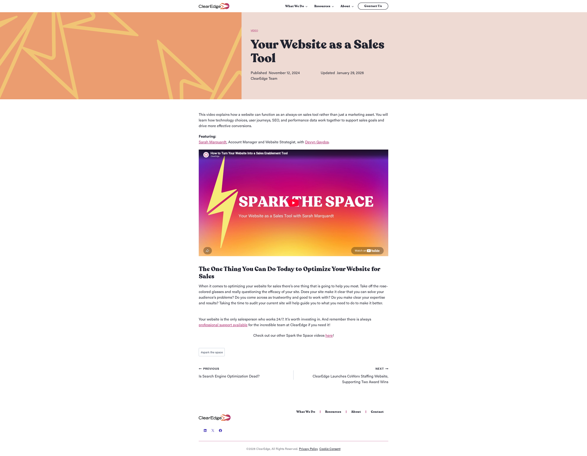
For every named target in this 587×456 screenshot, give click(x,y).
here (329, 335)
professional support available (223, 324)
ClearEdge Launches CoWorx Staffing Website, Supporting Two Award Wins (350, 375)
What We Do (294, 6)
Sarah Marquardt (213, 141)
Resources (322, 6)
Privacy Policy (308, 448)
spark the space (212, 352)
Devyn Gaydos (317, 141)
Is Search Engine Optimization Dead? (229, 372)
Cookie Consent (329, 448)
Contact (377, 412)
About (345, 6)
